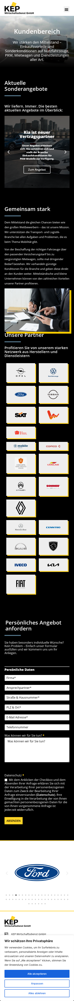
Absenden (13, 820)
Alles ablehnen (37, 993)
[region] (37, 968)
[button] (67, 9)
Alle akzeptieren (37, 973)
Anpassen (37, 983)
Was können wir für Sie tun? (24, 735)
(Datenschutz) (45, 795)
